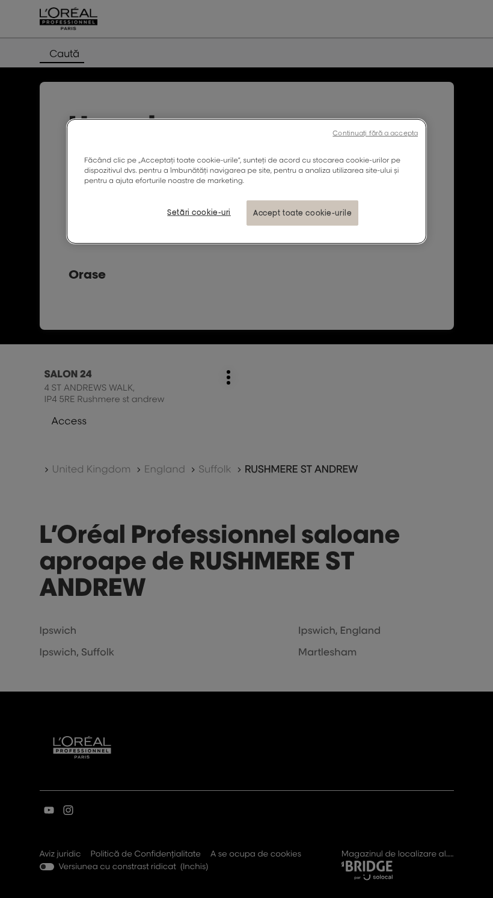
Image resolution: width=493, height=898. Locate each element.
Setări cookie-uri (199, 212)
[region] (246, 181)
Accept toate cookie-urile (302, 212)
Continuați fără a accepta (375, 133)
